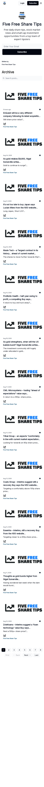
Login (22, 3)
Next (26, 655)
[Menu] (40, 3)
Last (36, 655)
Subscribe (33, 3)
